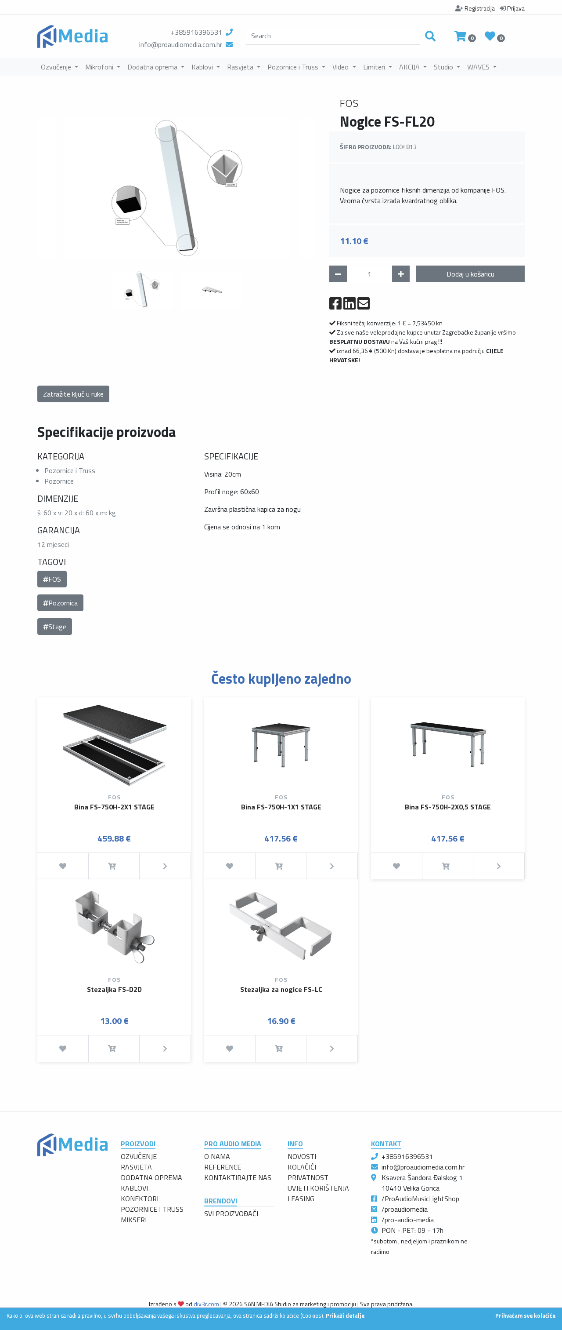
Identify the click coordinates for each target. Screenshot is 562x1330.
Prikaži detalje (345, 1315)
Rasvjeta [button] (241, 67)
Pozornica (63, 603)
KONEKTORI (140, 1198)
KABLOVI (134, 1188)
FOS (54, 579)
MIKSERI (134, 1219)
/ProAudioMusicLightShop (420, 1198)
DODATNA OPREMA (151, 1177)
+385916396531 (196, 32)
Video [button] (341, 67)
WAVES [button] (479, 67)
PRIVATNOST (308, 1177)
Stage (57, 626)
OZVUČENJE (139, 1156)
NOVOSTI (302, 1156)
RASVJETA (136, 1167)
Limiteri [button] (375, 67)
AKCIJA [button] (410, 67)
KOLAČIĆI (302, 1167)
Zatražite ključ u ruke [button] (73, 394)
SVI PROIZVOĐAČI (231, 1213)
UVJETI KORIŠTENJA (318, 1188)
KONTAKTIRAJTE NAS (237, 1177)
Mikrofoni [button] (100, 67)
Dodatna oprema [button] (153, 67)
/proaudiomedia (405, 1209)
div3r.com (206, 1303)
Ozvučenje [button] (57, 67)
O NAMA (217, 1156)
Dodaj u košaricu (470, 274)
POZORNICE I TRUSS (152, 1209)
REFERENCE (222, 1167)
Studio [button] (444, 67)
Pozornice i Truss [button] (293, 67)
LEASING (301, 1198)
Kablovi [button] (203, 67)
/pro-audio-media (408, 1219)
